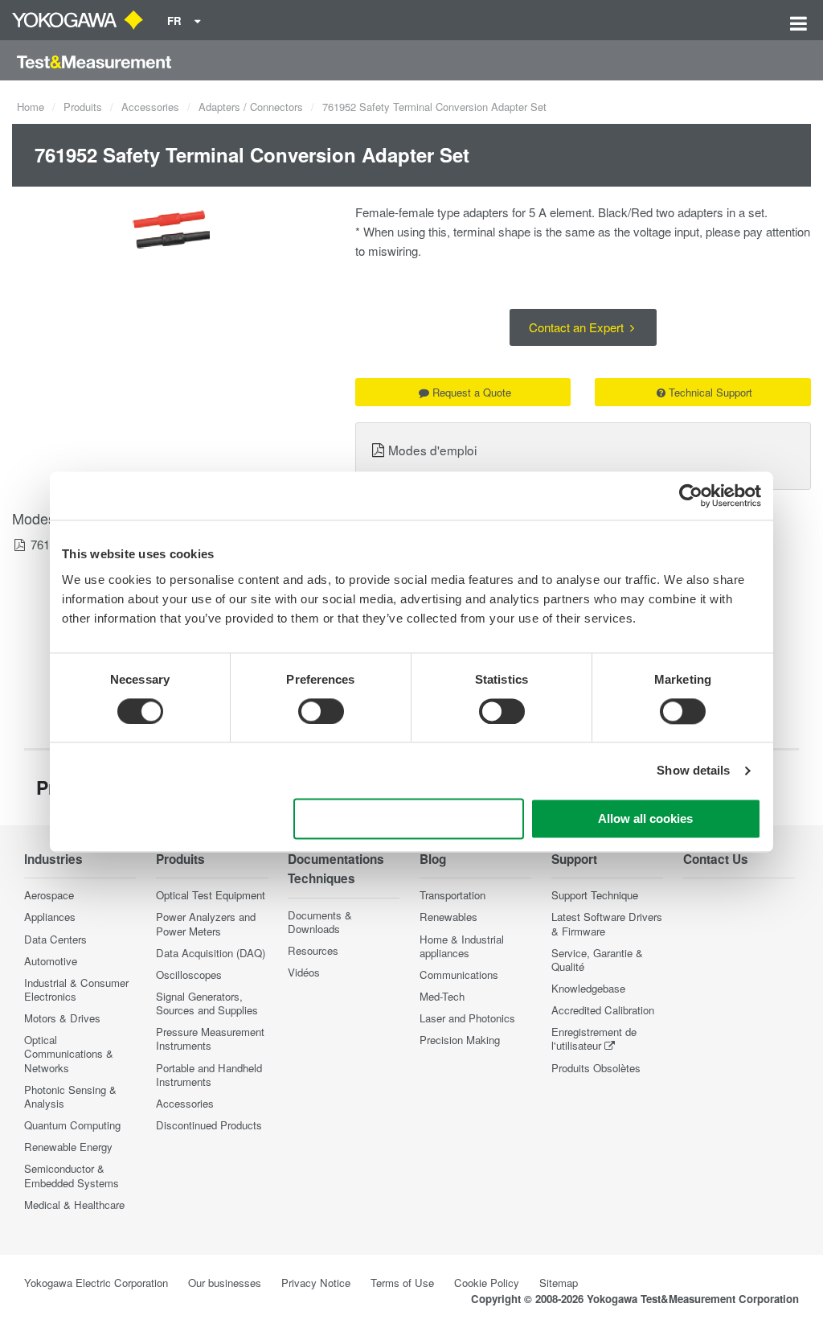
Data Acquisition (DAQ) (210, 952)
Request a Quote (471, 392)
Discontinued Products (209, 1125)
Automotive (50, 960)
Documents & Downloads (320, 921)
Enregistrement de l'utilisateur (594, 1038)
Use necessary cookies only (409, 819)
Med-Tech (442, 996)
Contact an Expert (578, 327)
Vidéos (304, 972)
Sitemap (558, 1282)
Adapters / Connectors (251, 106)
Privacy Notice (315, 1282)
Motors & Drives (62, 1018)
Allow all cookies (645, 819)
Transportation (452, 895)
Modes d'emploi (432, 449)
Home (30, 106)
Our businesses (224, 1282)
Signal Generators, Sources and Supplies (207, 1003)
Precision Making (460, 1039)
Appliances (50, 916)
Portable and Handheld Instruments (209, 1074)
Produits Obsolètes (596, 1067)
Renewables (448, 916)
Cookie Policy (486, 1282)
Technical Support (710, 392)
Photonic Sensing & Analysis (70, 1096)
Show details (693, 770)
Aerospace (49, 895)
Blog (433, 859)
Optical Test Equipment (210, 895)
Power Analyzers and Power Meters (206, 923)
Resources (313, 950)
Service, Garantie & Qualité (597, 959)
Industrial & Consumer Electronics (76, 989)
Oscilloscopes (189, 974)
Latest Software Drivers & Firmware (606, 923)
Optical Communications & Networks (68, 1053)
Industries (53, 859)
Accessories (150, 106)
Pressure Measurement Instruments (210, 1038)
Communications (459, 974)
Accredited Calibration (602, 1010)
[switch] (321, 711)
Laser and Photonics (467, 1018)
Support (574, 859)
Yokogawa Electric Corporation (96, 1282)
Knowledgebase (588, 988)
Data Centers (55, 939)
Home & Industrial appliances (462, 945)
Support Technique (594, 895)
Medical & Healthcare (74, 1204)
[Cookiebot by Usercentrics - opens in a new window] (690, 495)
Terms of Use (402, 1282)
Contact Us (715, 859)
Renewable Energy (68, 1146)
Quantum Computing (72, 1125)
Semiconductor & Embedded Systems (71, 1175)
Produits (82, 106)
